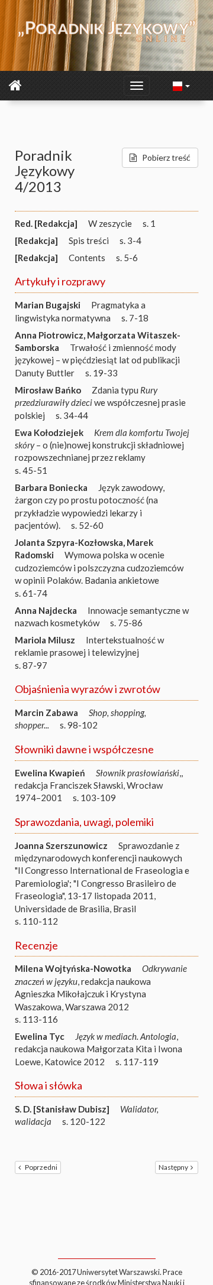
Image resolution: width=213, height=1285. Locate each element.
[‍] (182, 85)
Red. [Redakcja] (46, 223)
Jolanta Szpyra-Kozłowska (69, 542)
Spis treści (89, 240)
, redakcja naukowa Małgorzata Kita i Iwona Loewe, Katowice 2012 (98, 1049)
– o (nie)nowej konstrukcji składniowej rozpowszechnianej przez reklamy (102, 445)
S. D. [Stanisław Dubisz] (62, 1109)
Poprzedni (41, 1167)
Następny (173, 1167)
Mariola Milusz (45, 640)
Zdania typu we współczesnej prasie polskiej (100, 403)
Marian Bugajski (47, 305)
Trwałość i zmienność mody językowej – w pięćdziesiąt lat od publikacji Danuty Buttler (97, 360)
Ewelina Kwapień (50, 772)
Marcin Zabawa (46, 712)
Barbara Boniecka (51, 487)
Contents (87, 257)
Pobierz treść (166, 157)
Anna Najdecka (46, 610)
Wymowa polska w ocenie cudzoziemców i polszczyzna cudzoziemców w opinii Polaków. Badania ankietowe (99, 567)
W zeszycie (110, 223)
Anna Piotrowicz (49, 335)
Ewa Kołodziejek (49, 432)
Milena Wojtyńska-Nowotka (73, 968)
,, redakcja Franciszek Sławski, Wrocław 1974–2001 (99, 785)
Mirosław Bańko (48, 390)
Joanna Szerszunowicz (61, 845)
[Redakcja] (36, 240)
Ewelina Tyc (39, 1036)
